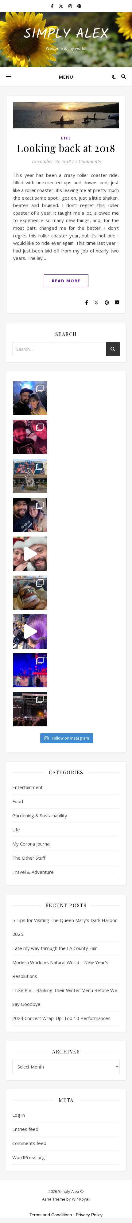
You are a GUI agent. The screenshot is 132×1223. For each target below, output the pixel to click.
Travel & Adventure (33, 872)
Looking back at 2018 (66, 147)
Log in (18, 1115)
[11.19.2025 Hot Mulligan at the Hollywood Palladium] (30, 437)
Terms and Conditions (50, 1214)
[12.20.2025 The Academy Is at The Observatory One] (30, 398)
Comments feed (29, 1143)
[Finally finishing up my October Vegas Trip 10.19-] (30, 476)
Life (66, 138)
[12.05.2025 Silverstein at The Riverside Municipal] (30, 515)
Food (17, 801)
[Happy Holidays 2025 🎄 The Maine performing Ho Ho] (30, 554)
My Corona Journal (31, 844)
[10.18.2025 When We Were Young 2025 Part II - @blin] (30, 709)
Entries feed (25, 1129)
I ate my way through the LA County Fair (54, 948)
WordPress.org (28, 1157)
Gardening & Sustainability (39, 815)
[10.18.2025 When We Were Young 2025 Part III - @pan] (30, 670)
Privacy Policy (89, 1214)
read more (66, 280)
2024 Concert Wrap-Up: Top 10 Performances (61, 1018)
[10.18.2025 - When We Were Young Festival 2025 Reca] (30, 631)
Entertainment (27, 787)
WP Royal (80, 1199)
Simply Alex (66, 34)
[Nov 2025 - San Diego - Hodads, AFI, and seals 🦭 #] (30, 593)
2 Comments (88, 161)
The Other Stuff (28, 858)
